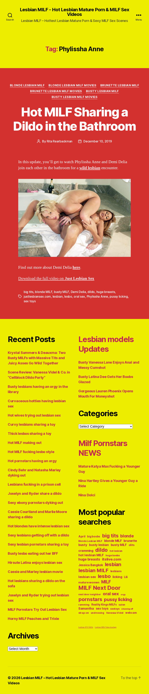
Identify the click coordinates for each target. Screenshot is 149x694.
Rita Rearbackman (60, 141)
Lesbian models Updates (106, 344)
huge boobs (113, 555)
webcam (131, 612)
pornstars (90, 599)
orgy (123, 594)
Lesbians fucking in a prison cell (34, 484)
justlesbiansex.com (37, 296)
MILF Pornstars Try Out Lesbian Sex (37, 609)
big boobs (93, 536)
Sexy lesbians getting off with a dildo (38, 535)
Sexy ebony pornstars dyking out (35, 503)
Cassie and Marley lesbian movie (35, 572)
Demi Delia (78, 292)
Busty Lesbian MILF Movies (75, 97)
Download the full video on (56, 278)
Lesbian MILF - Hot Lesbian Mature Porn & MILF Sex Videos (74, 12)
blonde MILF (43, 292)
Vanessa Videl (115, 612)
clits (132, 545)
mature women (88, 582)
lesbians (116, 571)
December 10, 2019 (97, 141)
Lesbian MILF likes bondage (105, 627)
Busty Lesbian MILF (102, 91)
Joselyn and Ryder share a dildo (35, 493)
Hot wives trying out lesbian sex (34, 415)
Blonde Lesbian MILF (27, 85)
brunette (130, 541)
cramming (85, 551)
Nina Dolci (86, 495)
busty (82, 545)
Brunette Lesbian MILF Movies (56, 91)
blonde (127, 536)
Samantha (86, 608)
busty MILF (61, 292)
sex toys (30, 301)
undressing (97, 613)
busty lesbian (99, 545)
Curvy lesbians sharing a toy (31, 424)
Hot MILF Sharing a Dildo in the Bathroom (74, 118)
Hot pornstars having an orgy (32, 461)
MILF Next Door (99, 587)
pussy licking (119, 296)
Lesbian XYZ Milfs (85, 627)
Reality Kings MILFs (104, 604)
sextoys (114, 608)
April (81, 536)
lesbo (68, 296)
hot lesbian (116, 551)
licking (117, 577)
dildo (91, 292)
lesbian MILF (93, 570)
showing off (127, 609)
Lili (126, 577)
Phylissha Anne (97, 296)
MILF (106, 581)
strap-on (83, 612)
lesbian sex (87, 577)
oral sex (79, 296)
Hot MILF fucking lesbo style (31, 452)
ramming (83, 604)
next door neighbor (89, 594)
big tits (28, 292)
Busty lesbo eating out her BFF (33, 553)
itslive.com (111, 559)
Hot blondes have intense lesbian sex (38, 526)
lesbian (58, 296)
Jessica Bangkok (90, 565)
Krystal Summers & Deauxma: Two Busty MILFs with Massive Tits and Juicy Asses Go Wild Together (37, 358)
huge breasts (105, 292)
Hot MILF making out (25, 443)
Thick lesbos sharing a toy (29, 433)
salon (122, 604)
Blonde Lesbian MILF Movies (72, 85)
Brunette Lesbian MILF (119, 85)
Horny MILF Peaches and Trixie (33, 619)
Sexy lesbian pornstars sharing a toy (38, 544)
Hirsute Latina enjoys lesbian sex (35, 563)
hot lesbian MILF (91, 555)
